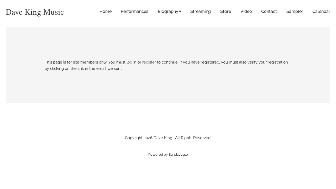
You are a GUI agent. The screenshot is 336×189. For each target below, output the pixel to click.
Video (246, 11)
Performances (134, 11)
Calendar (321, 11)
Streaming (200, 11)
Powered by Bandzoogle (168, 154)
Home (105, 11)
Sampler (294, 11)
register (149, 62)
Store (225, 11)
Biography (168, 11)
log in (131, 62)
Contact (269, 11)
